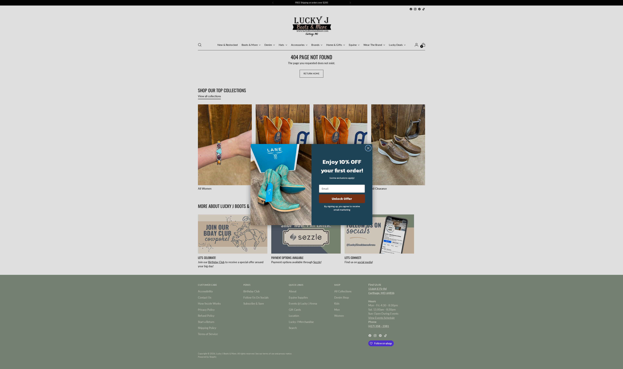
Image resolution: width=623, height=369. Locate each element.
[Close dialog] (368, 148)
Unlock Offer (342, 198)
